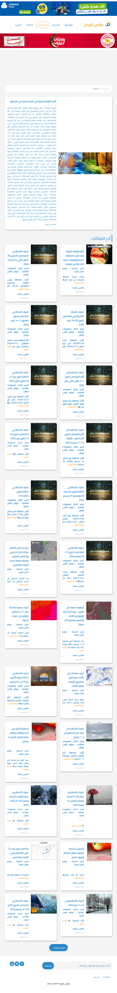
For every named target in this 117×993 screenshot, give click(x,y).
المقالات (42, 24)
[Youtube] (12, 963)
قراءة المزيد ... (78, 283)
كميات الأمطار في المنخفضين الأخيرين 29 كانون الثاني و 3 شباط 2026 (18, 257)
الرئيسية (69, 24)
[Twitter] (17, 963)
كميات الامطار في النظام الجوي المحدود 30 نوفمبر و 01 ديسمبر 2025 (73, 493)
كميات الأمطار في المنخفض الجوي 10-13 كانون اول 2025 (19, 434)
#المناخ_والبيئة (50, 224)
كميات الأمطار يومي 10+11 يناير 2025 (74, 903)
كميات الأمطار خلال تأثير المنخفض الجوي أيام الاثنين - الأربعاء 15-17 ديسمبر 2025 (74, 436)
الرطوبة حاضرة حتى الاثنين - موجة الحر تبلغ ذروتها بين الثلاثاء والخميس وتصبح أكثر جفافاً (73, 616)
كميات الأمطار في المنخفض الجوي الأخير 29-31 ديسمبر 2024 (18, 905)
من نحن (96, 977)
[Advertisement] (58, 67)
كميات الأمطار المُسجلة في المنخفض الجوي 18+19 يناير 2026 (73, 318)
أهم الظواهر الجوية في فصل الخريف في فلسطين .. (32, 101)
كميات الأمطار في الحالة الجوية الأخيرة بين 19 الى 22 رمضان (19, 677)
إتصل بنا (106, 977)
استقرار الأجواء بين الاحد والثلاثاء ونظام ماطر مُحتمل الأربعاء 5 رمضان (18, 734)
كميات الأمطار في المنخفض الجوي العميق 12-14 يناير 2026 (20, 318)
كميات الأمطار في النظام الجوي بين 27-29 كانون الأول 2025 (19, 376)
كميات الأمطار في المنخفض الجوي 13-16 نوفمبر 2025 (74, 552)
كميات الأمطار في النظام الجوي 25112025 (20, 491)
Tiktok (29, 24)
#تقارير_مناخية (78, 287)
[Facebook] (22, 963)
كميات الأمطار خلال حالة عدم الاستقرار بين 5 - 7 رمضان (74, 732)
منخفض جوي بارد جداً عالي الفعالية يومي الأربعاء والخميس (19, 852)
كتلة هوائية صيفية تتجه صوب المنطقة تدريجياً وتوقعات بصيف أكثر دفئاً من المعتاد (73, 257)
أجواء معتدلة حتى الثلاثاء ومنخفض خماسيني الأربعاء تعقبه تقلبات (75, 679)
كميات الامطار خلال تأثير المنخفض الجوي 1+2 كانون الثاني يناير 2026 (74, 378)
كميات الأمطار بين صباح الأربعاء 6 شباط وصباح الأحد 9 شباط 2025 (19, 798)
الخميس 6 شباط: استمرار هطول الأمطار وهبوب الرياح (74, 852)
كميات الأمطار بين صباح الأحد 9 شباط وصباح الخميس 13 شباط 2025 (75, 798)
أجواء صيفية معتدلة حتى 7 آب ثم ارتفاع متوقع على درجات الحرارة (19, 613)
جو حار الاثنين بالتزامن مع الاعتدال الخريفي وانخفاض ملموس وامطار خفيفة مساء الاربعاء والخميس (19, 556)
